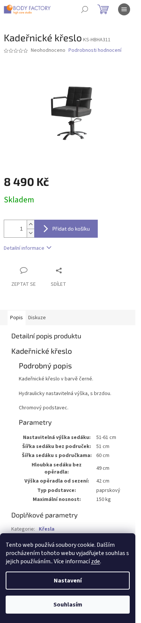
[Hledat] (84, 9)
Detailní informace (24, 248)
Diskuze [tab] (37, 317)
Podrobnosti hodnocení (94, 50)
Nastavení (68, 580)
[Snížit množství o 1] (30, 233)
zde (95, 561)
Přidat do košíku (71, 228)
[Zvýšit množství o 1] (30, 224)
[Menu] (124, 9)
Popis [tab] (16, 317)
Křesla (47, 529)
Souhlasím (67, 604)
